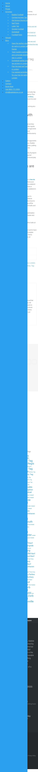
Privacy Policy (32, 755)
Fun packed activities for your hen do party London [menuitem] (19, 75)
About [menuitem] (7, 6)
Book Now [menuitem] (9, 86)
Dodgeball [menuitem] (15, 32)
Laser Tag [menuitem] (15, 26)
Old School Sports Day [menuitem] (20, 20)
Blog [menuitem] (7, 40)
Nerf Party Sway (31, 572)
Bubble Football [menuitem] (17, 15)
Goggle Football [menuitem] (18, 29)
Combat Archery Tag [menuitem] (19, 18)
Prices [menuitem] (7, 9)
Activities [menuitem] (8, 12)
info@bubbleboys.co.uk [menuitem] (14, 92)
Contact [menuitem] (8, 84)
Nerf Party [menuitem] (15, 23)
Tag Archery (28, 577)
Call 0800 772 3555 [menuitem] (12, 89)
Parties (32, 574)
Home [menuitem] (7, 3)
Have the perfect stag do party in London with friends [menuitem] (20, 46)
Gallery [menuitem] (7, 81)
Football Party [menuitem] (17, 35)
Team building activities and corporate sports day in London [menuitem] (20, 55)
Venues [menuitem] (8, 38)
